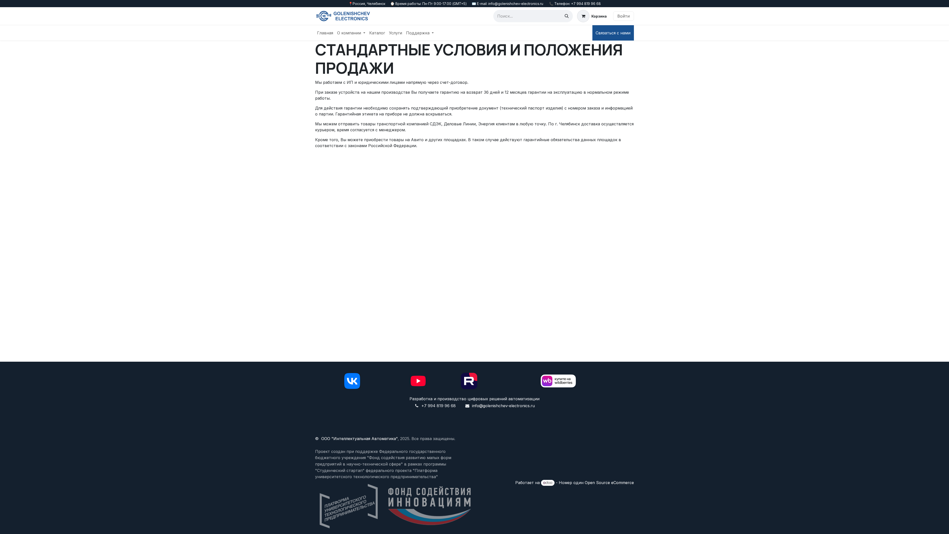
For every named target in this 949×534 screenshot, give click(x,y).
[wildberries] (558, 381)
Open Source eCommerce (609, 482)
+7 (424, 405)
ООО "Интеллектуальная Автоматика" (359, 438)
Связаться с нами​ (613, 32)
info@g (478, 405)
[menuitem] (325, 33)
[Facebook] (352, 381)
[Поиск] (567, 16)
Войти (623, 16)
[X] (469, 381)
